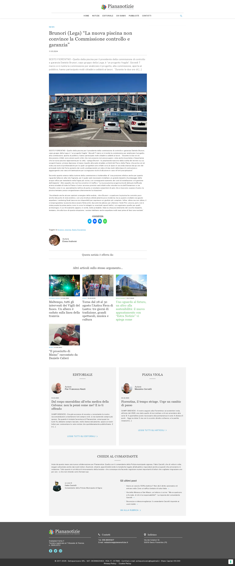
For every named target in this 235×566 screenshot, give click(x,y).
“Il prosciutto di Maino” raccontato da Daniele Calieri (63, 354)
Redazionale (120, 298)
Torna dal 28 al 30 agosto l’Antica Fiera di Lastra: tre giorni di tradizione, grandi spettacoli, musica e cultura (97, 310)
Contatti (146, 16)
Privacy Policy (110, 563)
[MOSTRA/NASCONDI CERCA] (181, 16)
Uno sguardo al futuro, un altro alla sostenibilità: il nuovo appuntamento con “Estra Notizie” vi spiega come (131, 310)
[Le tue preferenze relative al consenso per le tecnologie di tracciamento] (230, 561)
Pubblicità (134, 16)
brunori (61, 230)
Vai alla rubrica (129, 510)
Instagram (61, 551)
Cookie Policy (125, 563)
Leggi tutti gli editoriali (81, 436)
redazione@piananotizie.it (116, 542)
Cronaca (52, 298)
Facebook (51, 551)
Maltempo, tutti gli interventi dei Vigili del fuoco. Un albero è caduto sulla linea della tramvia (64, 309)
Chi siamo (121, 16)
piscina (68, 230)
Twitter (56, 551)
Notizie (96, 16)
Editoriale (107, 16)
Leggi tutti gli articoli (151, 430)
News (51, 27)
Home (86, 16)
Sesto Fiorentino (79, 230)
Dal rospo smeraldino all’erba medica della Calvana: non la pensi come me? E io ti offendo (80, 405)
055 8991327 (108, 540)
